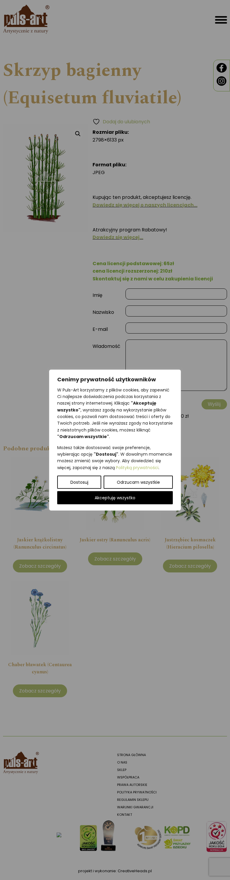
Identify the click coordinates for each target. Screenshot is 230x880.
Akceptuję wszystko (115, 498)
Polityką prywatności (137, 467)
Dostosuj (79, 482)
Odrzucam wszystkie (138, 482)
